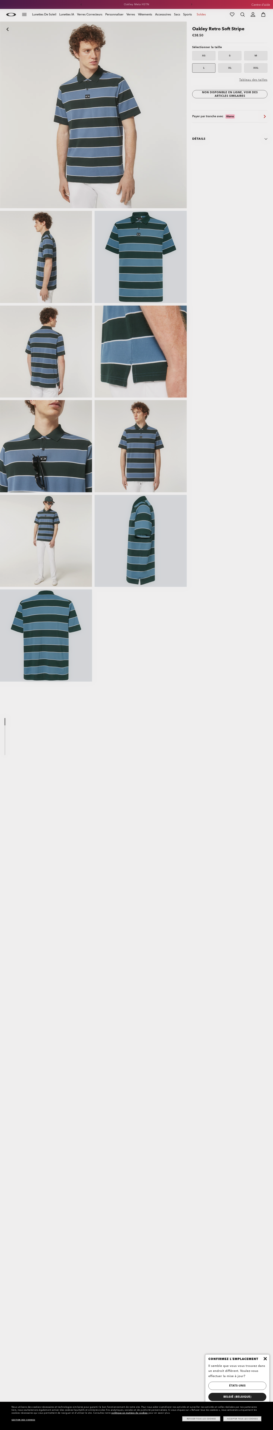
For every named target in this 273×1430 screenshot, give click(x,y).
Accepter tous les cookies (242, 1419)
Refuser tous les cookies (201, 1419)
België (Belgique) (237, 1397)
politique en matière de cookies (129, 1412)
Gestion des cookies (23, 1420)
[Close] (265, 1359)
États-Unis (237, 1385)
